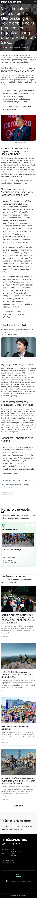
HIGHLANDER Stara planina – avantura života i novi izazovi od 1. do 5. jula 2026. (17, 674)
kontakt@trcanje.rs (8, 862)
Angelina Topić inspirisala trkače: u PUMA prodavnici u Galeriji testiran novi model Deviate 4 (18, 781)
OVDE (31, 480)
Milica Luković (5, 636)
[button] (35, 2)
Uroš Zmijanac (5, 742)
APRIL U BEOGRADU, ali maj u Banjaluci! (15, 727)
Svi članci (18, 805)
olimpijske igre (7, 493)
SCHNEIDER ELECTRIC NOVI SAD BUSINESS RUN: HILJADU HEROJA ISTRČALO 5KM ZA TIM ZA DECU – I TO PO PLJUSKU (18, 619)
